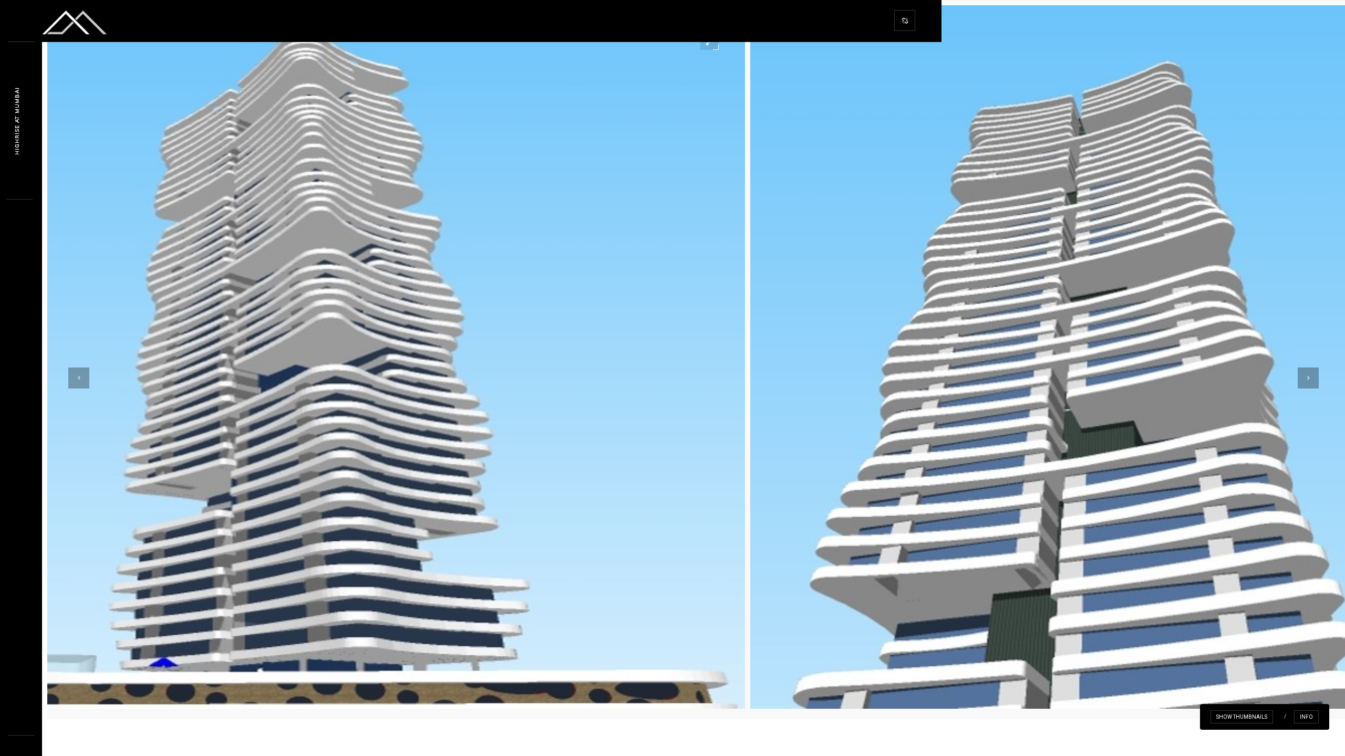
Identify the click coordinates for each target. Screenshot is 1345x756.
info (1306, 717)
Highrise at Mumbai (17, 121)
